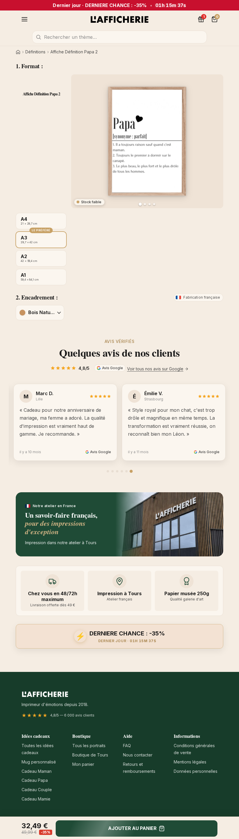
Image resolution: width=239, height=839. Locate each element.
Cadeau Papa (35, 780)
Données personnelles (195, 771)
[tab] (107, 471)
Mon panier (83, 764)
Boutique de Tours (90, 754)
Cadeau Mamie (36, 798)
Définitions (35, 52)
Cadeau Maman (37, 771)
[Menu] (24, 19)
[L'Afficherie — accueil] (119, 19)
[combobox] (119, 37)
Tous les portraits (89, 745)
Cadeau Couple (37, 789)
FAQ (127, 745)
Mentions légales (190, 761)
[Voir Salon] (154, 204)
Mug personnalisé (39, 761)
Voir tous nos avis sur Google (155, 368)
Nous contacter (137, 754)
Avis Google (112, 368)
